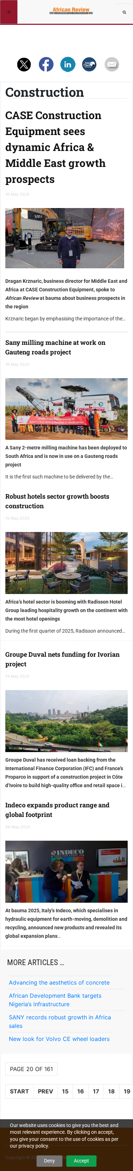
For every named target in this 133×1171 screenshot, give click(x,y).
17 (96, 1091)
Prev (45, 1091)
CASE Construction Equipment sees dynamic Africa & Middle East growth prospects (55, 147)
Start (19, 1091)
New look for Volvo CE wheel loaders (59, 1038)
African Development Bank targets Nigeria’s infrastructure (55, 1000)
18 (111, 1091)
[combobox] (124, 12)
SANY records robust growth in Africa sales (60, 1021)
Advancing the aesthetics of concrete (59, 982)
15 (65, 1091)
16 (80, 1091)
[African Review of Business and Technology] (72, 9)
